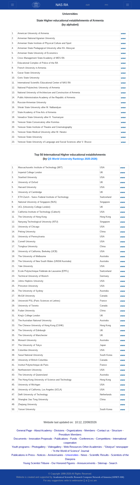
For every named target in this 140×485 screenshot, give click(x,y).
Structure (117, 430)
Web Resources (73, 447)
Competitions (103, 438)
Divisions (59, 430)
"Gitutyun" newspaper (116, 447)
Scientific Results (99, 455)
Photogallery (39, 447)
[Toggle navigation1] (127, 4)
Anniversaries (55, 455)
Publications (61, 438)
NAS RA (62, 5)
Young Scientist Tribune (36, 463)
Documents (20, 438)
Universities (72, 455)
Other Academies (92, 447)
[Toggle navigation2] (12, 4)
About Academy (43, 430)
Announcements (86, 463)
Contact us (103, 430)
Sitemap (102, 463)
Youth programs (21, 447)
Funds (73, 438)
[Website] (123, 33)
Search (113, 463)
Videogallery (54, 447)
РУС (106, 5)
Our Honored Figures (63, 463)
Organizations (74, 430)
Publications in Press (23, 455)
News (84, 455)
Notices (41, 455)
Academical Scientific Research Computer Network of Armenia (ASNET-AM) (88, 477)
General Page (24, 430)
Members (89, 430)
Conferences (86, 438)
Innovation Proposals (40, 438)
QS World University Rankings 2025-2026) (72, 158)
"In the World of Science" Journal (71, 451)
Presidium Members (70, 434)
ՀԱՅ (87, 5)
